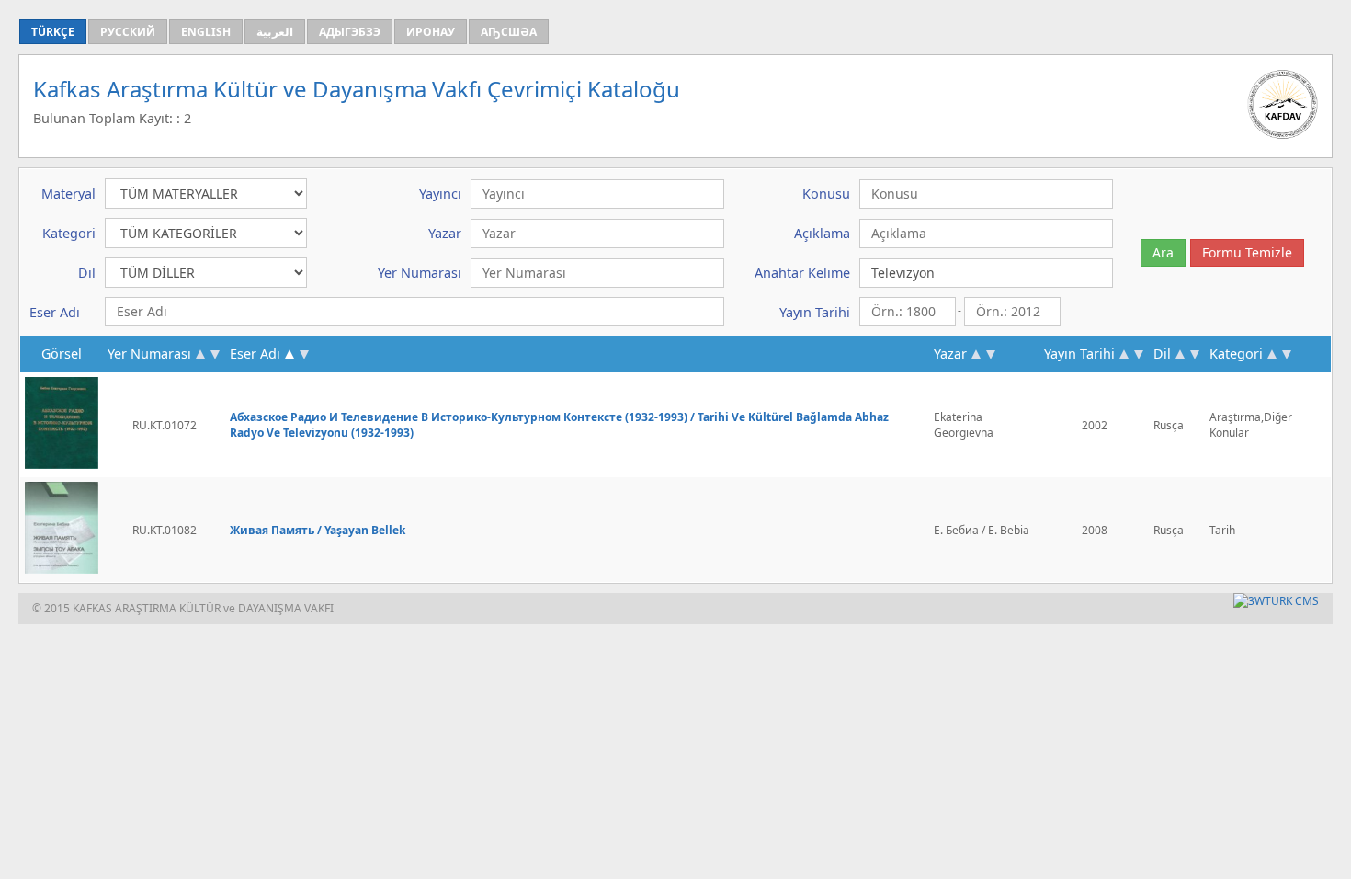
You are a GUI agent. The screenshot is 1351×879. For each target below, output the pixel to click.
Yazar (950, 353)
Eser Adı (255, 353)
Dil (1162, 353)
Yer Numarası (149, 353)
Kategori (1236, 353)
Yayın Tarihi (1079, 353)
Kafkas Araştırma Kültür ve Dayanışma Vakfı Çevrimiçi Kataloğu (356, 89)
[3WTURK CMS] (1276, 601)
